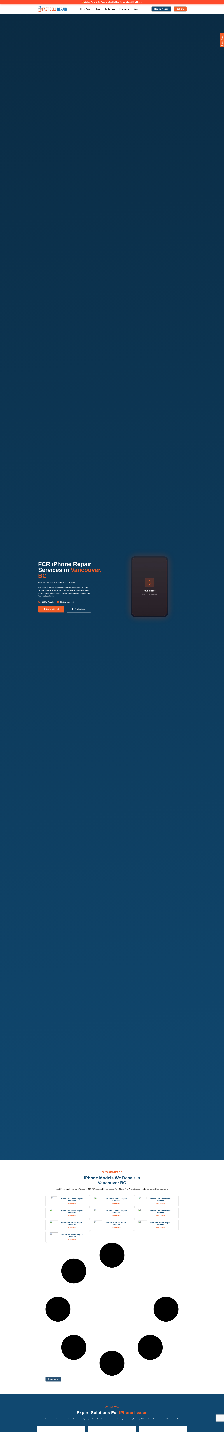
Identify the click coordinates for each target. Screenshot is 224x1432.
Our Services (110, 9)
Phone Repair (85, 9)
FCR (93, 1189)
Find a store (124, 9)
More (136, 9)
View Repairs (71, 1203)
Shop (98, 9)
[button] (53, 1379)
